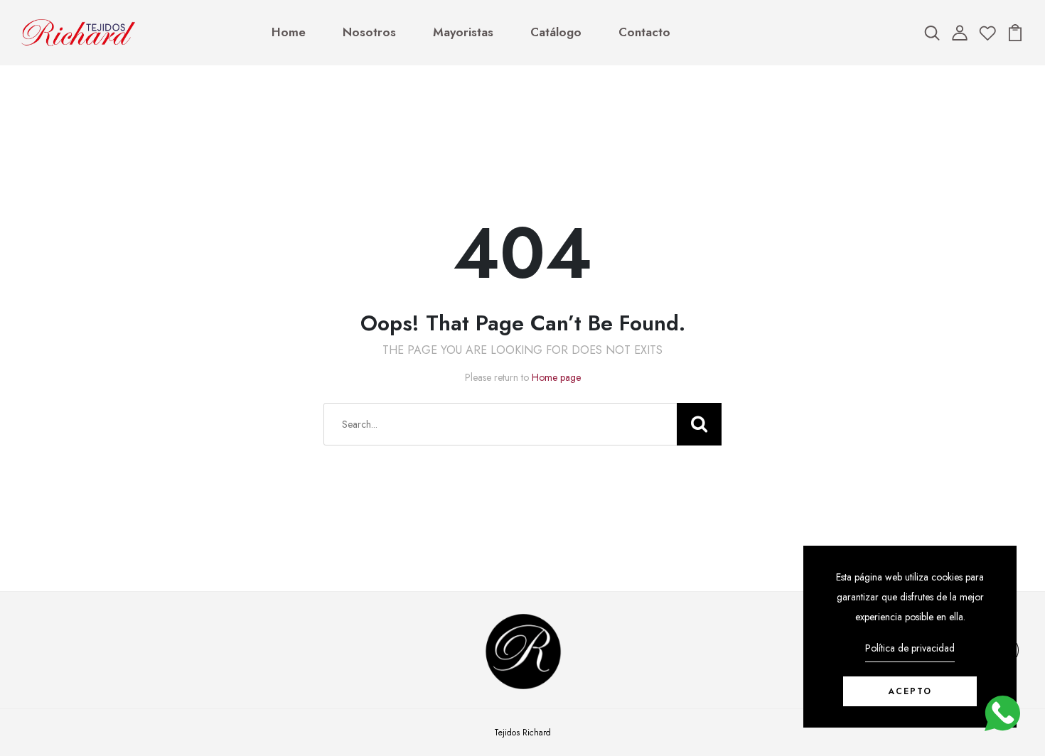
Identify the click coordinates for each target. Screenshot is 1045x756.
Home (289, 31)
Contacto (644, 31)
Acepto (910, 691)
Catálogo (556, 31)
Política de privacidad (910, 648)
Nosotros (369, 31)
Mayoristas (463, 31)
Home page (556, 377)
